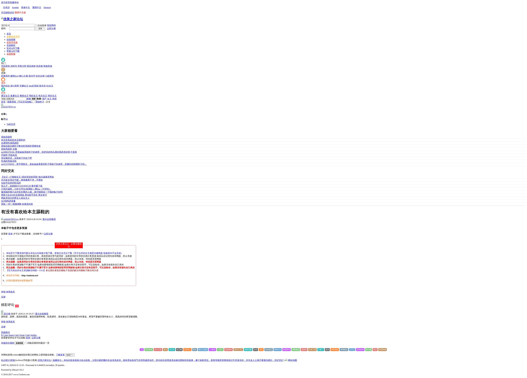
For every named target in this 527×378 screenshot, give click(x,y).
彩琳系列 (5, 76)
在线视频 (11, 39)
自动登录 (42, 25)
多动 (165, 350)
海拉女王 (52, 95)
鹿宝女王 (5, 95)
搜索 (28, 99)
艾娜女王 (23, 86)
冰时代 (13, 66)
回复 (3, 297)
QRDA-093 (238, 350)
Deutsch (47, 7)
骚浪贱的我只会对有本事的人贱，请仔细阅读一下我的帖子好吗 (32, 192)
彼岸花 (42, 86)
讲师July (277, 350)
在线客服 (11, 54)
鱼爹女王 (14, 95)
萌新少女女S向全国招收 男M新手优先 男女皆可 (24, 195)
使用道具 (10, 292)
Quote (22, 335)
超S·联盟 (14, 86)
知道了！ (70, 355)
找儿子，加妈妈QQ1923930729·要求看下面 (21, 186)
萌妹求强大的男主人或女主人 (15, 198)
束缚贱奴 (343, 350)
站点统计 (5, 360)
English (15, 7)
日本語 (6, 7)
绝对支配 (248, 350)
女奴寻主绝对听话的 (11, 183)
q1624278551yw (8, 107)
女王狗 (179, 350)
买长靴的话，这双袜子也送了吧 (16, 158)
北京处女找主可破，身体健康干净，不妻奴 (22, 180)
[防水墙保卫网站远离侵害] (286, 360)
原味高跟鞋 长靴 (9, 149)
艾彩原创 (5, 66)
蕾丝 (194, 350)
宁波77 (320, 350)
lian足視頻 (34, 86)
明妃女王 (33, 95)
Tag (141, 350)
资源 (54, 99)
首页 (9, 34)
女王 (49, 99)
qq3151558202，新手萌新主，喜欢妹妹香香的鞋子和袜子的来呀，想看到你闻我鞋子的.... (44, 164)
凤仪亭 (32, 76)
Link (17, 335)
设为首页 (5, 2)
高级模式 (5, 332)
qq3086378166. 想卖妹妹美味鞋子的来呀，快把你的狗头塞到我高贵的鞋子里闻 (39, 152)
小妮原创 (49, 76)
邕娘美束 (47, 66)
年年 (255, 350)
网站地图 (292, 360)
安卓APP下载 (13, 48)
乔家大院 (22, 66)
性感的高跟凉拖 (8, 161)
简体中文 (25, 7)
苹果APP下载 (13, 51)
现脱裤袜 (228, 350)
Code (27, 335)
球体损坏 (360, 350)
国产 (44, 99)
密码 (3, 28)
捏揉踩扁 (382, 350)
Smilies (33, 335)
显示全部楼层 (49, 219)
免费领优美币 (13, 37)
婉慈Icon (14, 76)
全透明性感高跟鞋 (10, 143)
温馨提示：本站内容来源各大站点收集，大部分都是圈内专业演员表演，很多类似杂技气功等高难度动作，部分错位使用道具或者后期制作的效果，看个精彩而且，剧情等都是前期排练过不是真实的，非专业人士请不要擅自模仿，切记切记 (168, 360)
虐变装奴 (334, 350)
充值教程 (11, 45)
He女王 (49, 86)
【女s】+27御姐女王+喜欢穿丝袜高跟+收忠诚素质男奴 (27, 177)
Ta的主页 (11, 124)
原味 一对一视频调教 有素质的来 (17, 204)
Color (5, 335)
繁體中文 (36, 7)
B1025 (352, 350)
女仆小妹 (158, 350)
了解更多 (60, 355)
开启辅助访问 (7, 12)
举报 (3, 292)
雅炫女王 (24, 95)
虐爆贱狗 (295, 350)
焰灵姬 (39, 66)
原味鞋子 (39, 102)
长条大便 (312, 350)
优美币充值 (12, 42)
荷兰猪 (6, 314)
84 (6, 119)
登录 (10, 234)
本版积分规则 (7, 343)
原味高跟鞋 (6, 137)
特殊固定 (268, 350)
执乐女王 (42, 95)
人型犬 (220, 350)
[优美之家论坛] (12, 19)
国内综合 (5, 86)
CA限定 (212, 350)
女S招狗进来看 (8, 201)
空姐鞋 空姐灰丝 (9, 155)
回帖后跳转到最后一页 (38, 343)
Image (11, 335)
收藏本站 (14, 2)
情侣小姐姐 (202, 350)
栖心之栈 (23, 76)
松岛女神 (40, 76)
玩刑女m (187, 350)
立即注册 (51, 28)
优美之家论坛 (44, 360)
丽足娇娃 (31, 66)
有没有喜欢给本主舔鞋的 (13, 140)
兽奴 (375, 350)
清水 (261, 350)
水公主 (172, 350)
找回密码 (51, 25)
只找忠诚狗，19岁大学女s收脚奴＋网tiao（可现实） (26, 189)
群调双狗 (286, 350)
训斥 (327, 350)
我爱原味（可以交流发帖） (20, 102)
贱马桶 (368, 350)
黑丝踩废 (148, 350)
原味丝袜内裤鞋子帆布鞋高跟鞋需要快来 (21, 146)
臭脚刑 (304, 350)
